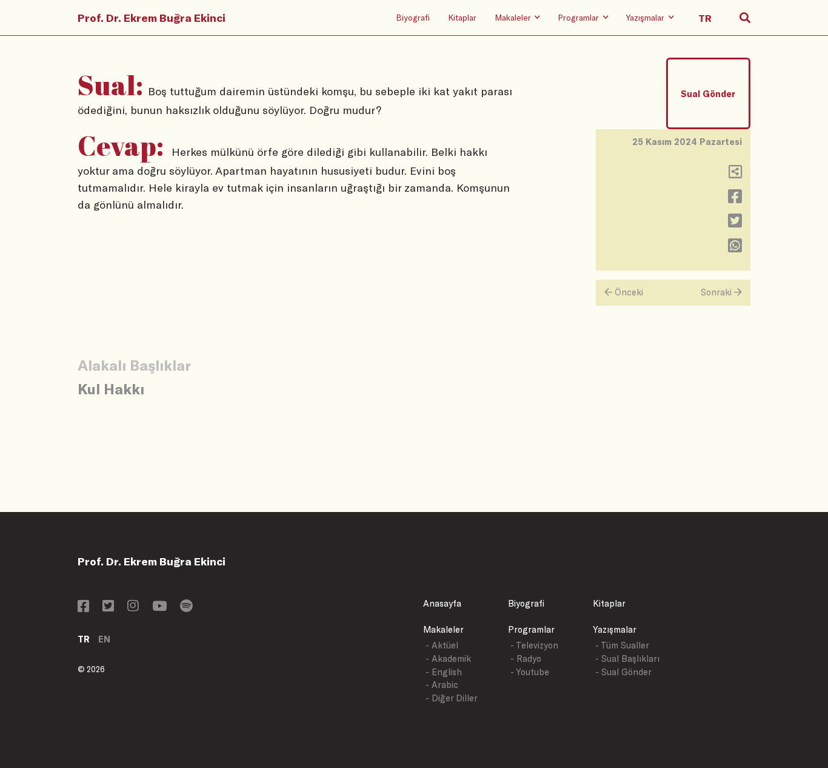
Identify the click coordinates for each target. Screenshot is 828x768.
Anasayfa (442, 603)
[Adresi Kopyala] (735, 174)
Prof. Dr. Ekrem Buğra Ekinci (151, 17)
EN (104, 639)
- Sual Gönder (623, 672)
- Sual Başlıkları (627, 658)
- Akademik (448, 658)
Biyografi (413, 17)
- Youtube (529, 672)
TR (84, 639)
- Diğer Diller (452, 698)
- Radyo (525, 658)
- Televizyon (534, 645)
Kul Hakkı (111, 388)
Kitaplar (462, 17)
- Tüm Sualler (622, 645)
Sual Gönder (708, 94)
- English (444, 672)
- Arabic (442, 684)
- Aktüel (442, 645)
